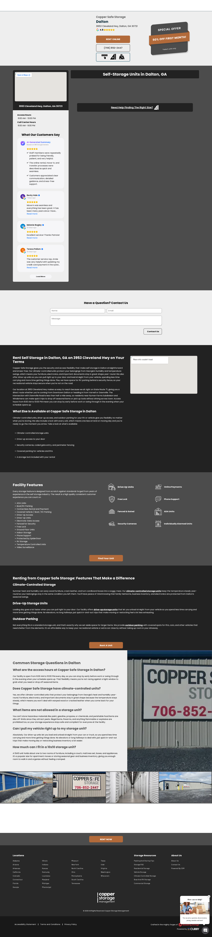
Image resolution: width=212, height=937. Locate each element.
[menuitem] (27, 861)
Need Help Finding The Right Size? (132, 107)
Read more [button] (32, 213)
